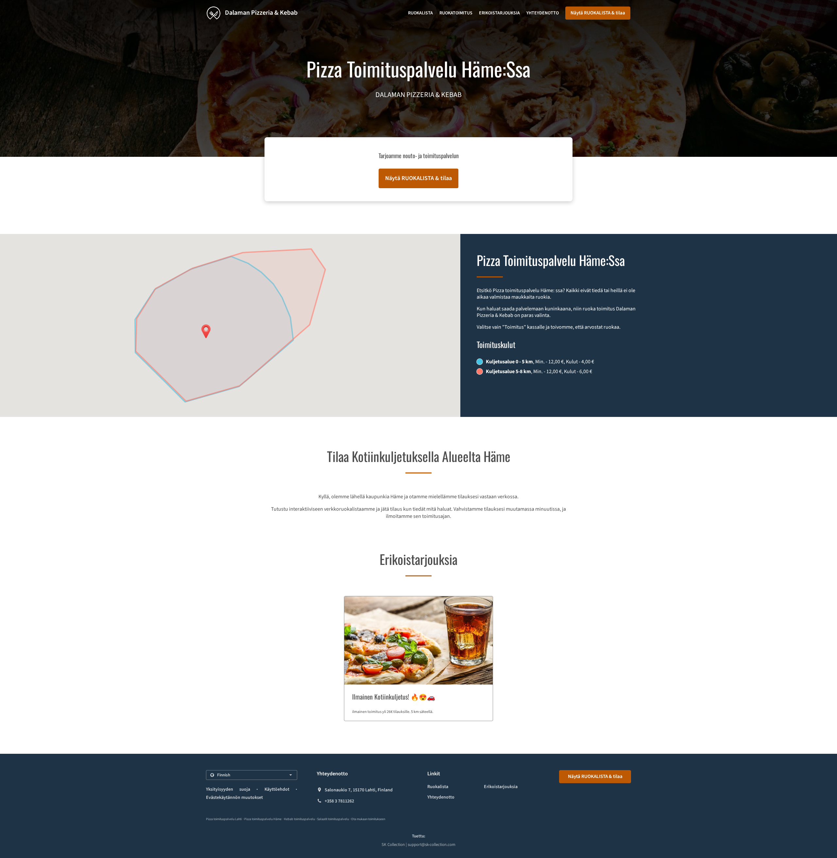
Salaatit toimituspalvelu (333, 819)
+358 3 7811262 (339, 801)
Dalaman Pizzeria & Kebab (261, 12)
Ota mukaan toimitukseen (368, 819)
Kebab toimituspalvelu (300, 819)
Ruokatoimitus (455, 13)
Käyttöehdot (277, 789)
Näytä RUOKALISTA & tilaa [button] (598, 12)
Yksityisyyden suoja (228, 789)
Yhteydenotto (542, 13)
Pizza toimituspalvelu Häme (263, 819)
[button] (418, 658)
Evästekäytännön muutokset (234, 797)
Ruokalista (420, 13)
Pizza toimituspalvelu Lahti (224, 819)
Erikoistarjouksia (499, 13)
